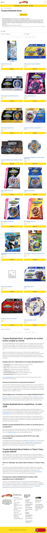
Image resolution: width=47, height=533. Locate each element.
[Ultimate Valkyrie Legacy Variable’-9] (35, 51)
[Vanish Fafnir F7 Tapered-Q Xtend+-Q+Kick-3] (35, 241)
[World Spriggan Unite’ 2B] (35, 209)
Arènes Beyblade (28, 507)
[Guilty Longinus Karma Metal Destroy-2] (12, 83)
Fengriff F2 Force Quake (6, 63)
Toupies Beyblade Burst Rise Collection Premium (12, 159)
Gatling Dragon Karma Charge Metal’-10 (33, 127)
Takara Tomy (36, 396)
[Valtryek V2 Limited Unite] (12, 274)
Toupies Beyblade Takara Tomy (28, 521)
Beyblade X (25, 483)
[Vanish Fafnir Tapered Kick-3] (12, 115)
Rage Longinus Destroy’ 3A (7, 190)
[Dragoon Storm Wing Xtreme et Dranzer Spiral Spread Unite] (35, 146)
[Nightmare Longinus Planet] (35, 306)
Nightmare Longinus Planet (30, 320)
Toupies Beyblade (28, 502)
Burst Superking (7, 26)
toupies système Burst (9, 377)
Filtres (4, 31)
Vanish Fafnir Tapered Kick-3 (7, 127)
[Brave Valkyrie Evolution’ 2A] (12, 209)
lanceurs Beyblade (37, 471)
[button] (4, 65)
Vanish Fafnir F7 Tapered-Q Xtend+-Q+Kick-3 (34, 253)
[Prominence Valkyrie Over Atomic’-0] (12, 306)
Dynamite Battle (21, 27)
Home (2, 8)
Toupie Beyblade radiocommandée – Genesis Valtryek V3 (11, 254)
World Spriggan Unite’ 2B (29, 221)
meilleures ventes (12, 432)
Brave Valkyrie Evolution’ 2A (7, 221)
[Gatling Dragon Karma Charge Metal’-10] (35, 115)
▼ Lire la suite (23, 14)
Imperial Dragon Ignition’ (29, 190)
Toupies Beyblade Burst (28, 510)
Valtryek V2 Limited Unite (6, 286)
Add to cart (35, 68)
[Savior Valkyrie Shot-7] (35, 274)
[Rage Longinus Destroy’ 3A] (12, 178)
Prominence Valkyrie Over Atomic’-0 (9, 318)
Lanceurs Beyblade (27, 513)
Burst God (36, 442)
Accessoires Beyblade (27, 500)
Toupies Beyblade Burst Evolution (28, 516)
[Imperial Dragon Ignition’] (35, 178)
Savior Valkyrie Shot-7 (29, 286)
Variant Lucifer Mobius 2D (30, 95)
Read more (12, 68)
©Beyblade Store (12, 529)
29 (29, 37)
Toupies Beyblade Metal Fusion (28, 505)
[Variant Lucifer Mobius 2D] (35, 83)
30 (32, 37)
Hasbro (43, 26)
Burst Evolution (29, 442)
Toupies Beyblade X (28, 518)
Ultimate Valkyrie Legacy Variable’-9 (32, 63)
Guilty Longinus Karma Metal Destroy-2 (9, 95)
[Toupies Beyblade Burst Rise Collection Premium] (12, 147)
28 (26, 37)
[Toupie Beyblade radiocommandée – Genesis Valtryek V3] (12, 241)
